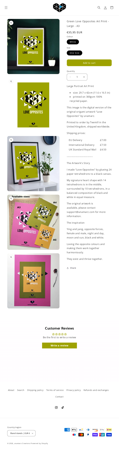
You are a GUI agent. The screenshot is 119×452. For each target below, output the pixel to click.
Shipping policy (35, 390)
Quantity (71, 71)
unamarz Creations (22, 443)
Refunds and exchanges (96, 390)
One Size (74, 52)
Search (20, 390)
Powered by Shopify (39, 443)
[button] (6, 7)
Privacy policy (73, 390)
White (73, 41)
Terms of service (55, 390)
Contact (59, 396)
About (11, 390)
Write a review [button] (59, 345)
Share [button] (73, 268)
